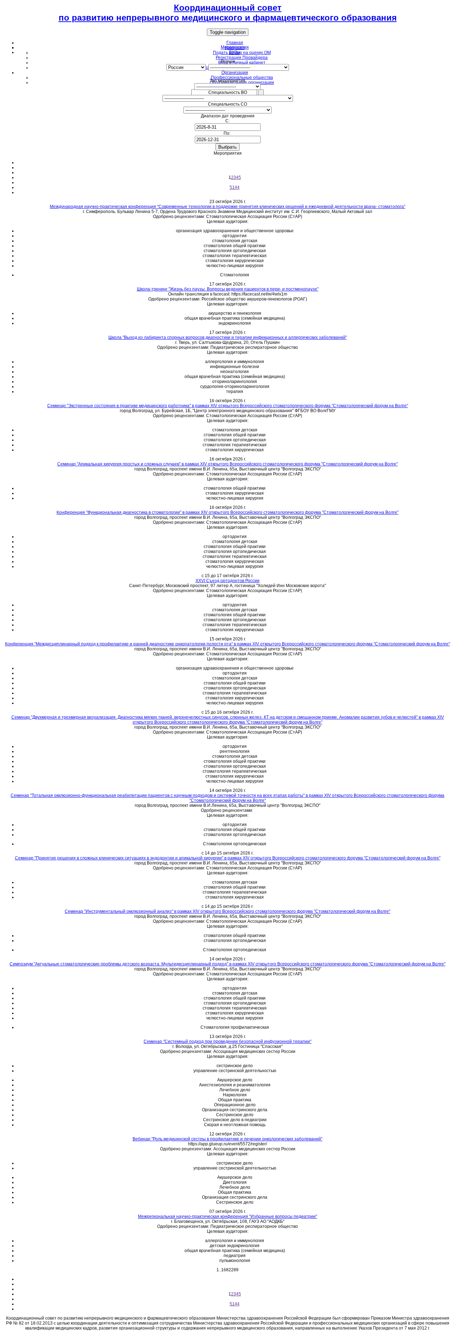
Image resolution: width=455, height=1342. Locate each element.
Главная (234, 42)
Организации (234, 72)
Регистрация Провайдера (242, 57)
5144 (235, 187)
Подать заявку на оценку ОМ (242, 52)
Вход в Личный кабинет (242, 62)
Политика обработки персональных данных (227, 1336)
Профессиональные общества (242, 77)
